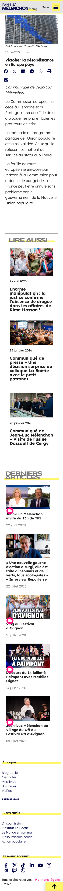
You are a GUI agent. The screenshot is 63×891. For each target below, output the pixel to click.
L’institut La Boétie (15, 828)
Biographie (10, 773)
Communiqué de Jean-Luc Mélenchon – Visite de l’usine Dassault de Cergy (31, 437)
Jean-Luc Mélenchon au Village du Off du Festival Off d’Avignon (27, 729)
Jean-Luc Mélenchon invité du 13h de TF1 (24, 516)
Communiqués (10, 798)
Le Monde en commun (17, 832)
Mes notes (9, 777)
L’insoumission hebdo (17, 837)
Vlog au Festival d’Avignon (20, 626)
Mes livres (9, 782)
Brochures (9, 786)
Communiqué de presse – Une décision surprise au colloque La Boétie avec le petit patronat (31, 368)
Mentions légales (48, 880)
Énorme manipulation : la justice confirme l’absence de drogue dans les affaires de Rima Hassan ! (31, 299)
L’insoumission (12, 823)
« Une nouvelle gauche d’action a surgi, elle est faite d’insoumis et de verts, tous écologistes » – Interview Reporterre (27, 570)
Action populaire (14, 841)
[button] (56, 7)
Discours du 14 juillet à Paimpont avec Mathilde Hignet (27, 676)
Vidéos (7, 791)
